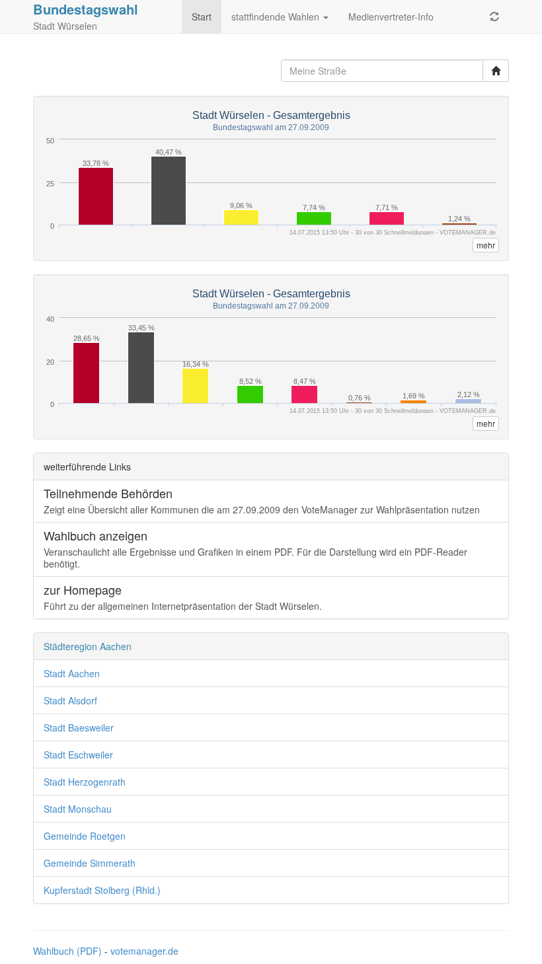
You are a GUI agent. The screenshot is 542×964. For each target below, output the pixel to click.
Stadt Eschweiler (78, 754)
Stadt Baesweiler (79, 727)
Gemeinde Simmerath (90, 863)
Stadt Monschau (78, 808)
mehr (486, 244)
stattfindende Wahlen (276, 16)
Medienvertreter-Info (391, 16)
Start (202, 16)
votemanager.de (144, 950)
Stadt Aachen (72, 673)
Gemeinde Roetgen (85, 835)
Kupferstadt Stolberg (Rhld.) (102, 890)
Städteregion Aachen (88, 646)
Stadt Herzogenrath (85, 781)
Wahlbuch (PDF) (67, 950)
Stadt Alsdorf (70, 700)
